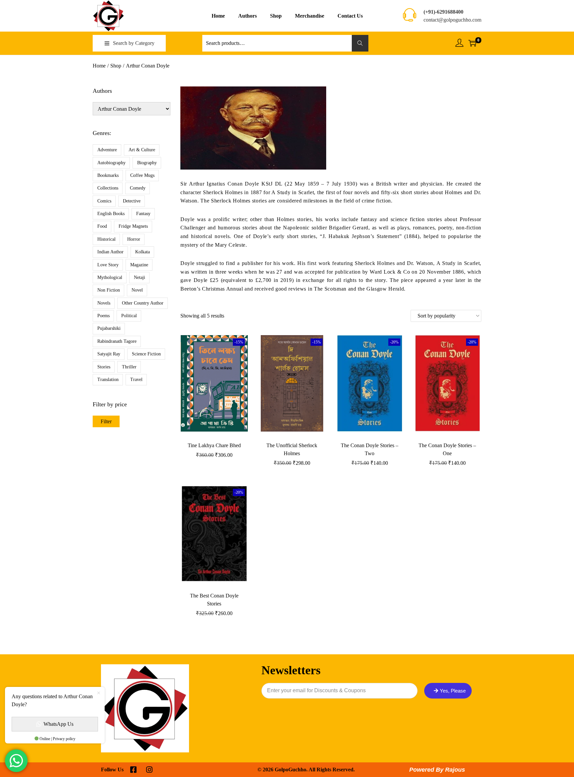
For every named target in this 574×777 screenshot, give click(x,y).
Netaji (139, 277)
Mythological (109, 277)
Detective (132, 200)
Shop (115, 65)
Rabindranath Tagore (117, 341)
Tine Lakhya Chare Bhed (214, 445)
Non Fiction (108, 290)
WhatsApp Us (58, 724)
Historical (106, 239)
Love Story (108, 264)
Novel (137, 290)
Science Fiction (146, 353)
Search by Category (133, 43)
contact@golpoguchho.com (452, 20)
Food (102, 226)
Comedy (137, 188)
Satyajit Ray (108, 353)
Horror (133, 239)
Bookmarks (108, 175)
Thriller (129, 366)
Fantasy (143, 213)
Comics (104, 200)
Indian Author (110, 251)
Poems (103, 315)
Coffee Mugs (142, 175)
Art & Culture (142, 149)
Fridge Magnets (133, 226)
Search (360, 43)
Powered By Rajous (437, 769)
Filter (106, 421)
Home (99, 65)
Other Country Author (142, 303)
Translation (108, 379)
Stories (103, 366)
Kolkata (142, 251)
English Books (111, 213)
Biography (147, 162)
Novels (103, 303)
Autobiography (111, 162)
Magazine (139, 264)
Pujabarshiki (109, 328)
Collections (107, 188)
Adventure (107, 149)
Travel (136, 379)
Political (129, 315)
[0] (472, 43)
